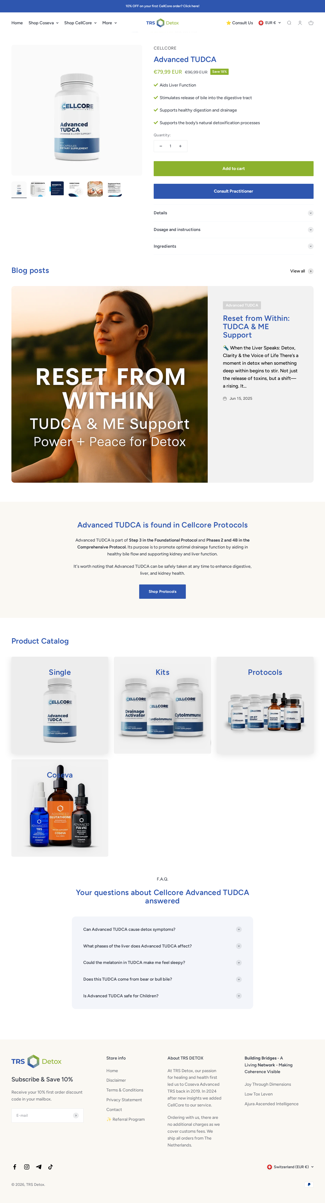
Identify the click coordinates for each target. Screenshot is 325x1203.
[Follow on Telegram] (39, 1167)
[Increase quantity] (180, 146)
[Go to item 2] (38, 189)
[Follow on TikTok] (50, 1167)
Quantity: (162, 135)
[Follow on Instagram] (27, 1167)
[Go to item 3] (57, 189)
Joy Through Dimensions (268, 1084)
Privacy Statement (124, 1099)
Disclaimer (116, 1080)
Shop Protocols (163, 591)
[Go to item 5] (95, 189)
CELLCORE (165, 48)
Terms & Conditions (124, 1090)
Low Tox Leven (259, 1094)
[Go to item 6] (114, 189)
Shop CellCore (78, 22)
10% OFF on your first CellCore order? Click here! (162, 6)
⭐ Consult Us (239, 22)
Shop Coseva (41, 22)
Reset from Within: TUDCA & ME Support (256, 326)
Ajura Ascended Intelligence (272, 1103)
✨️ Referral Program (125, 1119)
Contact (114, 1109)
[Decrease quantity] (161, 146)
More (107, 22)
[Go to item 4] (76, 189)
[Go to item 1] (19, 189)
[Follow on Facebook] (14, 1167)
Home (17, 22)
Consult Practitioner (233, 191)
